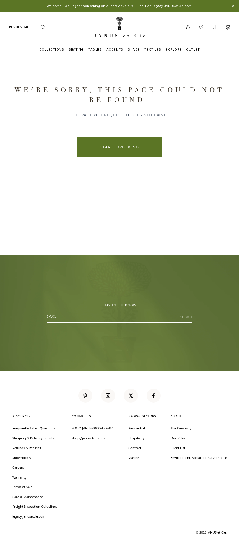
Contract (134, 448)
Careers (18, 467)
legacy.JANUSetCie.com (171, 6)
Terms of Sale (22, 487)
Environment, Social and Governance (199, 457)
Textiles (152, 49)
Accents (114, 49)
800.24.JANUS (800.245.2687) (92, 428)
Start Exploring (119, 147)
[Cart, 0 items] (227, 27)
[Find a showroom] (201, 27)
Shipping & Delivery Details (33, 438)
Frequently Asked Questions (33, 428)
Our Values (179, 438)
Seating (76, 49)
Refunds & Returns (26, 448)
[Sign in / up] (188, 27)
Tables (95, 49)
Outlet (193, 49)
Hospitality (136, 438)
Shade (134, 49)
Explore (174, 49)
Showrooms (21, 457)
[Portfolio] (214, 27)
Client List (178, 448)
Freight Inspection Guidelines (34, 506)
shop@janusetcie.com (88, 438)
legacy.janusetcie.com (28, 516)
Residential (19, 27)
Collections (51, 49)
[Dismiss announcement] (233, 6)
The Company (181, 428)
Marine (133, 457)
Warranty (19, 477)
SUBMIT (186, 317)
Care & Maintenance (27, 497)
